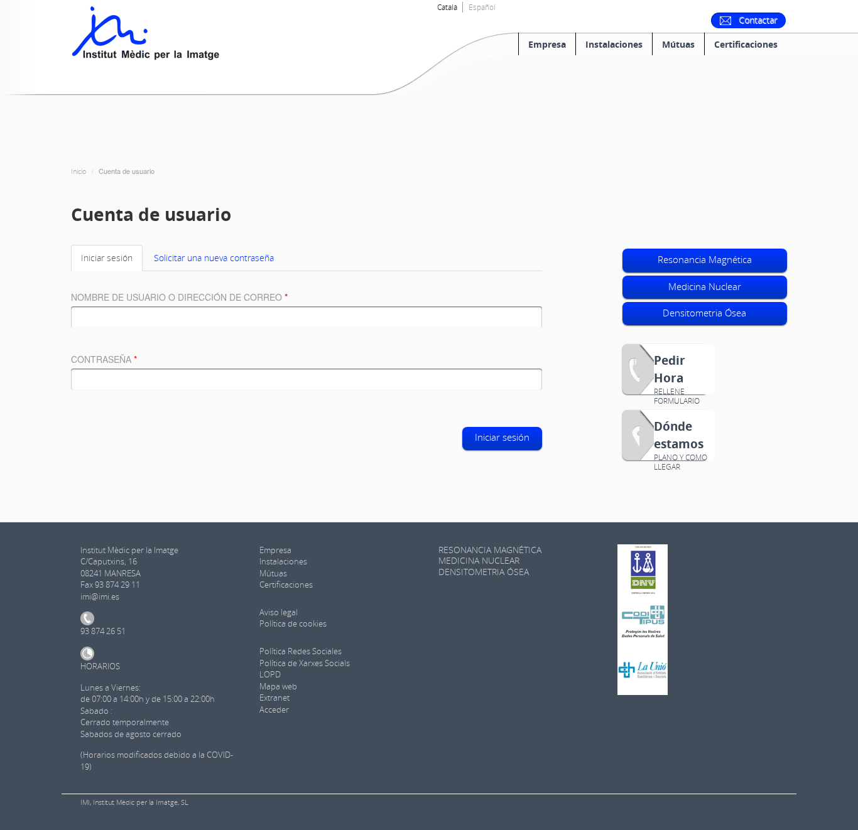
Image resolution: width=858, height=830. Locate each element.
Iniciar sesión (112, 261)
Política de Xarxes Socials (304, 663)
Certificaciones (746, 44)
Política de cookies (293, 623)
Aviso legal (278, 612)
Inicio (78, 171)
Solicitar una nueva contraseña (214, 258)
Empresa (547, 44)
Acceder (274, 709)
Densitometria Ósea (704, 312)
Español (482, 7)
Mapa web (278, 686)
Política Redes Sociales (300, 651)
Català (447, 7)
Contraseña (104, 359)
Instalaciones (614, 44)
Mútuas (678, 44)
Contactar (758, 20)
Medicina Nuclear (704, 286)
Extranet (274, 697)
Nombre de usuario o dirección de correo (179, 297)
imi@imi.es (99, 596)
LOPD (270, 674)
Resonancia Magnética (705, 259)
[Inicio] (146, 32)
